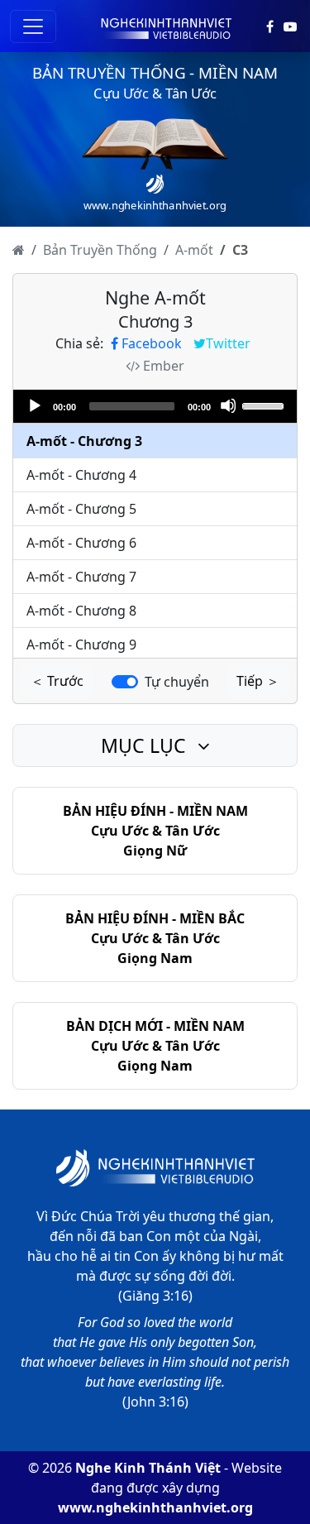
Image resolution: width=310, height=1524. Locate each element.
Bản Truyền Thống (100, 250)
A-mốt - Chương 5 (81, 509)
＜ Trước (57, 681)
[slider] (265, 404)
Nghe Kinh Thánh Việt (148, 1468)
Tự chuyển (177, 682)
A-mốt (194, 250)
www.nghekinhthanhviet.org (155, 1507)
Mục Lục (146, 745)
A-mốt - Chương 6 (81, 543)
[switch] (125, 681)
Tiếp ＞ (257, 681)
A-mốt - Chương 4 (81, 475)
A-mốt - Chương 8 (81, 610)
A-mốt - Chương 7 (81, 577)
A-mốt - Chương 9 (81, 644)
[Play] (33, 405)
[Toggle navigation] (33, 26)
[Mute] (228, 405)
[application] (155, 406)
